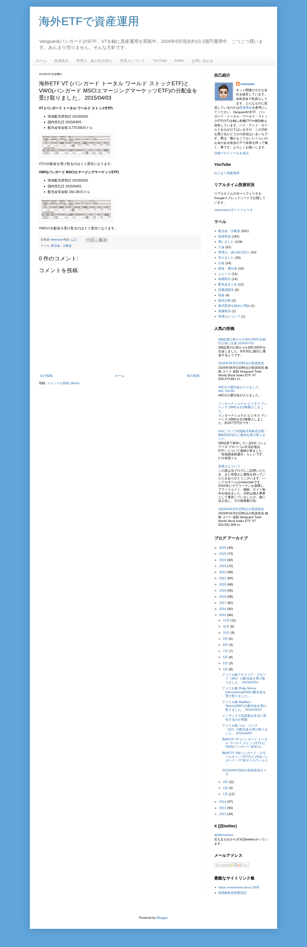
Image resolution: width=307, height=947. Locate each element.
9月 (226, 638)
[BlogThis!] (92, 240)
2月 (226, 788)
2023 (223, 566)
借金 (221, 295)
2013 (223, 808)
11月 (226, 626)
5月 (226, 663)
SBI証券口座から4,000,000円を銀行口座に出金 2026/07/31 (242, 341)
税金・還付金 (227, 268)
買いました (226, 241)
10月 (227, 632)
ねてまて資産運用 (226, 173)
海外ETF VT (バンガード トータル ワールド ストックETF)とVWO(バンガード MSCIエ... (244, 743)
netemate (247, 84)
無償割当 (224, 311)
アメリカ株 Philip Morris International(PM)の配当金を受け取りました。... (244, 692)
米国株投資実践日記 (232, 892)
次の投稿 (46, 375)
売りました (226, 257)
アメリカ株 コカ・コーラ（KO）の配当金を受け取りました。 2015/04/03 (245, 729)
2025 (223, 553)
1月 (226, 794)
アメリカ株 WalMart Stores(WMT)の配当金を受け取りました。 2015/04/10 (244, 705)
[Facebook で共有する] (101, 240)
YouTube (160, 60)
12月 (227, 620)
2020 (223, 584)
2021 (223, 578)
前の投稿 (193, 375)
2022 (223, 572)
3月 (226, 782)
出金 (221, 263)
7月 (226, 651)
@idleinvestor (224, 835)
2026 (223, 547)
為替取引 (224, 279)
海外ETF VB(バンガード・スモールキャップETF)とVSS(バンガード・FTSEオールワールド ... (245, 758)
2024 (223, 560)
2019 (223, 590)
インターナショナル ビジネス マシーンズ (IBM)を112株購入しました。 (242, 407)
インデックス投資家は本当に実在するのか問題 (244, 717)
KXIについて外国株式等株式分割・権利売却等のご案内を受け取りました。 (242, 435)
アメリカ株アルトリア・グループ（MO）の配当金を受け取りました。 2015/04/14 (244, 678)
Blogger (162, 917)
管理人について (132, 61)
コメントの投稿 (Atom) (63, 383)
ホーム (41, 61)
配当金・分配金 (61, 245)
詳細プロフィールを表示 (231, 153)
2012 (223, 814)
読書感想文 (226, 290)
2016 (223, 609)
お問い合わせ (202, 61)
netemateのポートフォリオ (233, 210)
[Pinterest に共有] (105, 240)
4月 (226, 669)
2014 (223, 801)
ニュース (224, 274)
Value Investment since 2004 (238, 887)
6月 (226, 657)
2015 (223, 615)
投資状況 (61, 61)
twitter (179, 60)
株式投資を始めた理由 (234, 305)
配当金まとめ (227, 284)
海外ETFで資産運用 (89, 21)
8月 (226, 645)
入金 (221, 247)
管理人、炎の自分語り (94, 61)
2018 (223, 596)
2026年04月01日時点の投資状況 (241, 509)
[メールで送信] (88, 240)
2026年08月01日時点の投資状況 (241, 363)
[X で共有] (96, 240)
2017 (223, 603)
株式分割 (224, 300)
